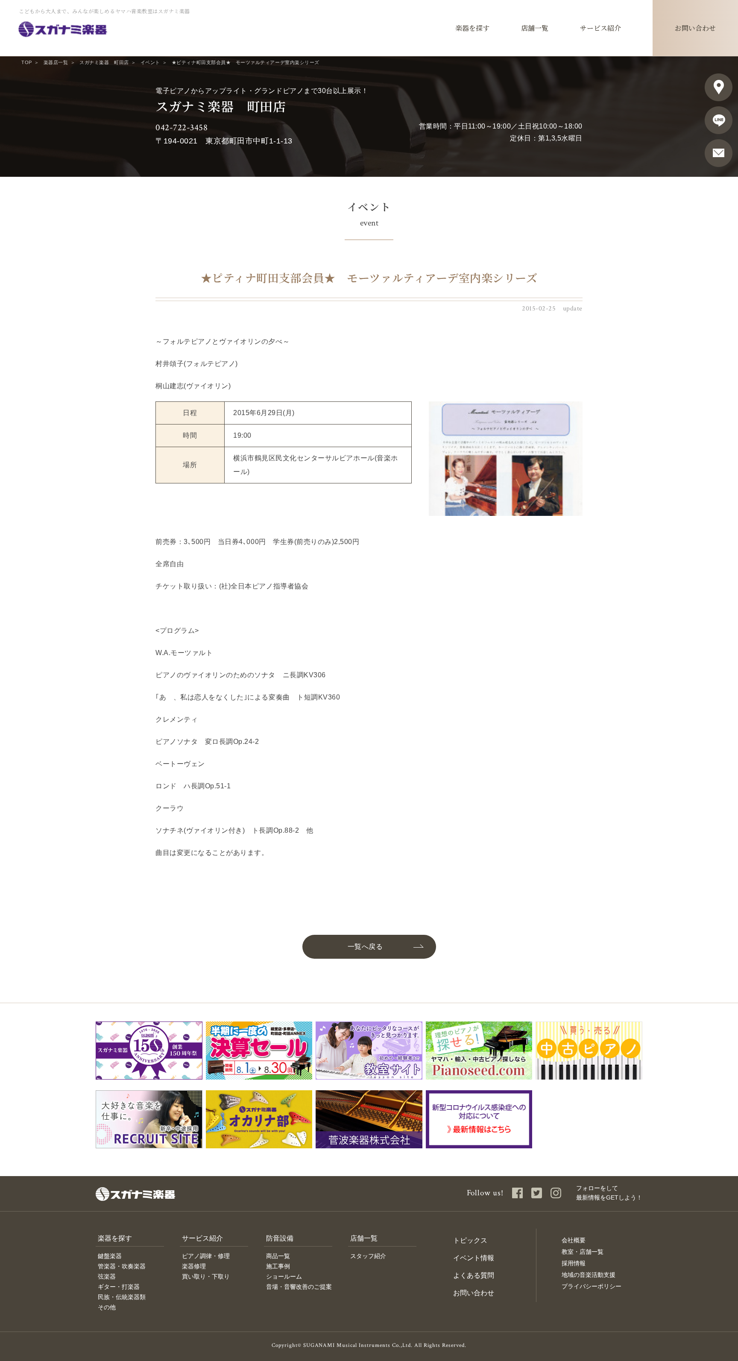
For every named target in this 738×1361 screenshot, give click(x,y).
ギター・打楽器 (119, 1286)
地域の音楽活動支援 (588, 1274)
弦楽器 (107, 1276)
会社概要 (574, 1240)
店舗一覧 (364, 1238)
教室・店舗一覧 (582, 1251)
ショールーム (284, 1276)
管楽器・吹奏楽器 (122, 1266)
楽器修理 (194, 1266)
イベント (150, 62)
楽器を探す (115, 1238)
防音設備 (279, 1238)
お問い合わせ (473, 1293)
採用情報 (574, 1263)
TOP (26, 62)
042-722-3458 (181, 127)
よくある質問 (473, 1275)
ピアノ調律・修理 (206, 1256)
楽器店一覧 (56, 62)
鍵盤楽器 (110, 1256)
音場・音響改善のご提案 (299, 1286)
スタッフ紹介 (368, 1256)
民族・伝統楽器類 (122, 1297)
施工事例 (278, 1266)
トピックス (470, 1240)
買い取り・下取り (206, 1276)
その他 (107, 1307)
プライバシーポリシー (591, 1286)
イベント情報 (473, 1257)
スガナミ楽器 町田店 (104, 62)
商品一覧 (278, 1256)
